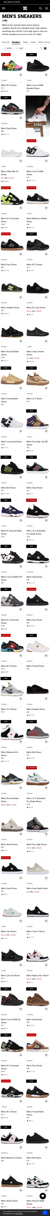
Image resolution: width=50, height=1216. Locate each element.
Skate (33, 42)
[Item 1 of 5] (12, 65)
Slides (25, 42)
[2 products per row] (45, 48)
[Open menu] (3, 8)
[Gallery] (12, 65)
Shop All (5, 42)
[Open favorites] (43, 1196)
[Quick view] (20, 74)
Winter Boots (44, 42)
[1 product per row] (41, 48)
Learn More (19, 1214)
